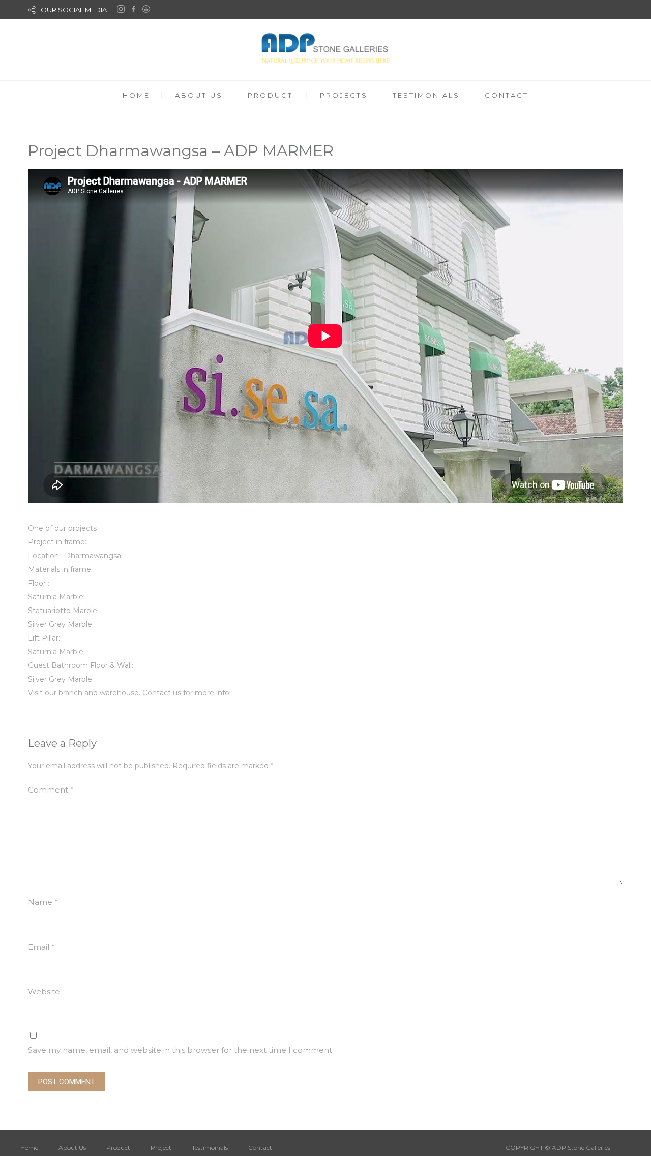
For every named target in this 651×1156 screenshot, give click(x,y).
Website (44, 991)
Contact (260, 1147)
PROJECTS (344, 95)
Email (41, 947)
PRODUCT (270, 95)
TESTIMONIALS (426, 95)
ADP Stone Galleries (581, 1147)
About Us (72, 1147)
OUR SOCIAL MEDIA (74, 10)
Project (161, 1147)
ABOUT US (199, 95)
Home (29, 1147)
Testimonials (210, 1147)
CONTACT (506, 95)
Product (118, 1147)
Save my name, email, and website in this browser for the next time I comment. (181, 1050)
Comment (51, 790)
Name (43, 902)
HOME (136, 95)
